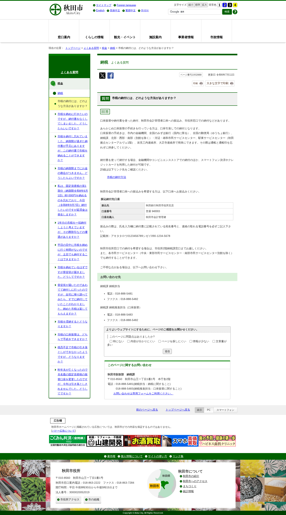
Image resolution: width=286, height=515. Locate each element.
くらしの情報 (94, 37)
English (100, 10)
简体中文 (115, 10)
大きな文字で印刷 (217, 83)
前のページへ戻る (147, 409)
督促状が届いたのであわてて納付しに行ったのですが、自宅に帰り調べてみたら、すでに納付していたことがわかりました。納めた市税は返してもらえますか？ (73, 299)
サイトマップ (103, 5)
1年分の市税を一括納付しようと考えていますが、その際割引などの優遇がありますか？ (73, 229)
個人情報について (132, 456)
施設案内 (155, 37)
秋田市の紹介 (191, 476)
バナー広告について (63, 430)
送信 (167, 351)
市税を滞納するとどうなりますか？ (73, 324)
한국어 (145, 10)
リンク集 (178, 456)
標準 (197, 4)
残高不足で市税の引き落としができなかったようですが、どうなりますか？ (73, 354)
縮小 (190, 4)
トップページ (73, 48)
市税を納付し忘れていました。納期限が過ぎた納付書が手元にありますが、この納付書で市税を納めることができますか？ (73, 148)
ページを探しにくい (174, 341)
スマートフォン (225, 409)
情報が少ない (201, 341)
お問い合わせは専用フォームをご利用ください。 (143, 393)
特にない (118, 341)
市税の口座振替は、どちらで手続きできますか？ (73, 337)
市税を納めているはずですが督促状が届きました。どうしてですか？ (73, 272)
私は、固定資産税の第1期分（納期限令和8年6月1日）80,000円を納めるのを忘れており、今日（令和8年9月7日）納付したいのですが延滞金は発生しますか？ (73, 200)
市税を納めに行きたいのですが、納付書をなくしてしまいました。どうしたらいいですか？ (73, 121)
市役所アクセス (69, 499)
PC (209, 409)
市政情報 (216, 37)
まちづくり (190, 486)
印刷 (195, 83)
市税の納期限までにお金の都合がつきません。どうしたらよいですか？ (73, 173)
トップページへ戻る (178, 409)
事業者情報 (186, 37)
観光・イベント (125, 37)
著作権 (111, 456)
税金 (104, 48)
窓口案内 (64, 37)
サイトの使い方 (157, 456)
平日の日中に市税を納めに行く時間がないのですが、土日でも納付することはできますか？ (73, 252)
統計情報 (188, 491)
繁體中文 (130, 10)
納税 (112, 48)
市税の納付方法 (116, 177)
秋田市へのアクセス (195, 481)
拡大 (204, 4)
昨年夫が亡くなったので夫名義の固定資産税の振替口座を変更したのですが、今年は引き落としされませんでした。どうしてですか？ (73, 381)
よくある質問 (91, 48)
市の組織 (93, 499)
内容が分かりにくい (143, 341)
